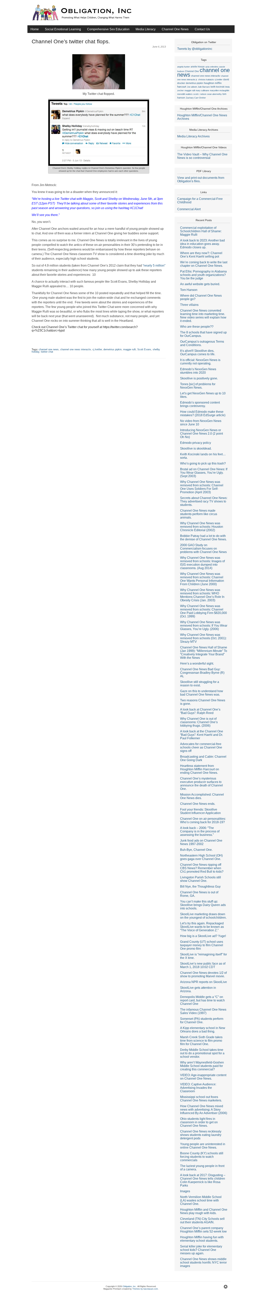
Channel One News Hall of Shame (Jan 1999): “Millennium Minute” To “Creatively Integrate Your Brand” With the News (203, 652)
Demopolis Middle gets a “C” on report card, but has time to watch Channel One (202, 1000)
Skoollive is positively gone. (199, 378)
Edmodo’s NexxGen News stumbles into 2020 (198, 371)
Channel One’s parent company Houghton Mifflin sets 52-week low (203, 1229)
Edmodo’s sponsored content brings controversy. (200, 404)
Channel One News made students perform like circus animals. (198, 514)
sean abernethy (214, 94)
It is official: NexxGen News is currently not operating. (200, 361)
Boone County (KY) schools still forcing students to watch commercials (201, 1157)
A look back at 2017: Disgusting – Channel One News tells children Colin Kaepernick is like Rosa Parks (202, 1180)
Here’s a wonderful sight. (197, 663)
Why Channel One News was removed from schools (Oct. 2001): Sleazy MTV (203, 638)
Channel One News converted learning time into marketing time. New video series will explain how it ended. (203, 315)
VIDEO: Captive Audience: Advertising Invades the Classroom (198, 1088)
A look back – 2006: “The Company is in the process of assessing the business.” (199, 831)
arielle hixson (198, 67)
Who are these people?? (196, 326)
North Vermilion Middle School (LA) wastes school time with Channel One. (201, 1200)
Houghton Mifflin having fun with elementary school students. (202, 1239)
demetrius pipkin (112, 349)
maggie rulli (129, 349)
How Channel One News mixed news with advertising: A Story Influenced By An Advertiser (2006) (203, 1109)
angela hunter (183, 67)
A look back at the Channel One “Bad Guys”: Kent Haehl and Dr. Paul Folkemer (201, 735)
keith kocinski (218, 87)
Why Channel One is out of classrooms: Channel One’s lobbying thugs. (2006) (199, 722)
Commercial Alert (189, 209)
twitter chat (47, 351)
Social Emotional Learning (63, 29)
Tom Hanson (188, 289)
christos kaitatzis (206, 79)
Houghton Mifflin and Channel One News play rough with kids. (203, 1211)
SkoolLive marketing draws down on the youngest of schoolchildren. (203, 915)
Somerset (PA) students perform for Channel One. (201, 1020)
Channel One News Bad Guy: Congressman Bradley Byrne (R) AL (202, 673)
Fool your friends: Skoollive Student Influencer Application (200, 811)
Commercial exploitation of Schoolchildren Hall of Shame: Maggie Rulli (201, 231)
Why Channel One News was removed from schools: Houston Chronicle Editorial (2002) (201, 527)
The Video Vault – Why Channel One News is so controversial (202, 156)
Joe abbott (192, 87)
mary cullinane (202, 90)
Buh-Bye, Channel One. (196, 849)
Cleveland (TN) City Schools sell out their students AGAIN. (202, 1220)
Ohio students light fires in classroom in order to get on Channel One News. (199, 1122)
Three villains (189, 304)
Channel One (192, 71)
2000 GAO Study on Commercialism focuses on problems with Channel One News (203, 548)
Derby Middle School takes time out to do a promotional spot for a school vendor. (202, 1053)
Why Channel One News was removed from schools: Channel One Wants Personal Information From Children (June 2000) (202, 579)
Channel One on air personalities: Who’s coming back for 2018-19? (203, 820)
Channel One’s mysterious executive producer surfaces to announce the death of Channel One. (201, 783)
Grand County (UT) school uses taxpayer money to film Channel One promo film (201, 945)
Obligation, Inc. (129, 1286)
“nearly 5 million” (154, 265)
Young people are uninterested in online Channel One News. (202, 1145)
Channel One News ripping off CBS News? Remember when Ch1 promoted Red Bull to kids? (201, 868)
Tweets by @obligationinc (194, 48)
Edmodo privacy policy (195, 442)
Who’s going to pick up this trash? (203, 463)
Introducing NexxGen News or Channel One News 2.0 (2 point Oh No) (201, 433)
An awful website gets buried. (200, 284)
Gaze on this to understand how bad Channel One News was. (201, 692)
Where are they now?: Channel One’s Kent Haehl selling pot (201, 254)
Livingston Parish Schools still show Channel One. (200, 879)
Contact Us (202, 29)
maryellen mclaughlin (219, 90)
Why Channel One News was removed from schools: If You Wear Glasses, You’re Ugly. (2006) (203, 625)
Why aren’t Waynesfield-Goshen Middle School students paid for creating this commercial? (202, 1066)
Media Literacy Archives (193, 136)
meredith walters (185, 94)
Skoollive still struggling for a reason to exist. (199, 683)
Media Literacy (146, 29)
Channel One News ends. (197, 803)
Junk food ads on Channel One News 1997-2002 (201, 842)
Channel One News (175, 29)
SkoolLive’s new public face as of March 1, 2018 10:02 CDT (202, 965)
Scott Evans (144, 349)
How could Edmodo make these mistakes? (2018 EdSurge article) (202, 413)
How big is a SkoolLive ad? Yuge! (203, 936)
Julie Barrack (204, 87)
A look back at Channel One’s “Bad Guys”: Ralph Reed (200, 711)
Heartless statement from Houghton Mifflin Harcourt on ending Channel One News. (199, 769)
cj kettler (97, 349)
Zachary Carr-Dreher (196, 98)
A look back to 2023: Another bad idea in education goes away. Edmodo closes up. (202, 244)
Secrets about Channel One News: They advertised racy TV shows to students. (203, 501)
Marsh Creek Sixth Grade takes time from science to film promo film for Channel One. (201, 1041)
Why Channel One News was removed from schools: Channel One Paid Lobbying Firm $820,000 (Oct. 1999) (203, 611)
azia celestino (211, 67)
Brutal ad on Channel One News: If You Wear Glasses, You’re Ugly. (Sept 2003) (203, 473)
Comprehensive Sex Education (108, 29)
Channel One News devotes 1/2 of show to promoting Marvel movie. (203, 974)
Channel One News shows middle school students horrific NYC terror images (203, 1262)
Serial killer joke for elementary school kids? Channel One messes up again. (201, 1250)
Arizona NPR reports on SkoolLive (203, 982)
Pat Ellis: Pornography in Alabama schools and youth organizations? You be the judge (203, 275)
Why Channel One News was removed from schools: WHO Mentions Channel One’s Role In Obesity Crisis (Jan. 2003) (202, 595)
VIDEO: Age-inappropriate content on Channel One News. (203, 1076)
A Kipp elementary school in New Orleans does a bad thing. (202, 1029)
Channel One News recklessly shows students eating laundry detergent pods (200, 1135)
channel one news (49, 349)
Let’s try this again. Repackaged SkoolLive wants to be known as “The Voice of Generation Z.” (202, 927)
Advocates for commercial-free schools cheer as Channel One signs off (201, 747)
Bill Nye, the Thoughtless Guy (200, 886)
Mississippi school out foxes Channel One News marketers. (201, 1098)
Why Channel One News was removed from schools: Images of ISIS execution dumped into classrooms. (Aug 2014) (202, 563)
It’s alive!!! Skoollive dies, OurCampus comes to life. (197, 352)
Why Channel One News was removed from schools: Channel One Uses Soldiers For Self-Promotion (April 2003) (201, 487)
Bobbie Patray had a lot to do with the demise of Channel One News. (203, 537)
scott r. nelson (199, 94)
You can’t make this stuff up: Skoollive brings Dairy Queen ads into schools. (203, 905)
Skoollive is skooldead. (196, 448)
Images (185, 1191)
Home (34, 29)
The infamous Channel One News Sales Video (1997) (203, 1011)
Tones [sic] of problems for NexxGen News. (197, 385)
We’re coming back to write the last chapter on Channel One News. (203, 264)
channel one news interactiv (75, 349)
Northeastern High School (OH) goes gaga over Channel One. (201, 857)
